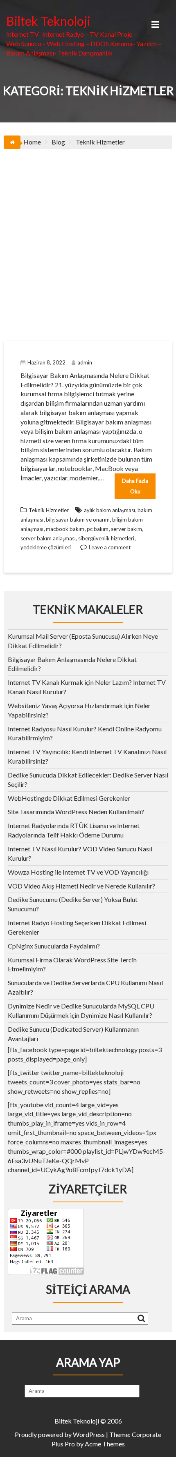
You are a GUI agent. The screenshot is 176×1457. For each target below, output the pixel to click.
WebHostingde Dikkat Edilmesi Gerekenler (69, 798)
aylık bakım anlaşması (109, 510)
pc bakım (97, 529)
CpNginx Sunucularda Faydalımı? (54, 946)
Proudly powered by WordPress (60, 1434)
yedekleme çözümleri (45, 547)
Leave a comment (110, 547)
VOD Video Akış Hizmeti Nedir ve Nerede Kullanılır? (81, 886)
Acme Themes (105, 1444)
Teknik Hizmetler (49, 510)
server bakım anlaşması (48, 538)
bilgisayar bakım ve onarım (78, 519)
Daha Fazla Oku (135, 486)
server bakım (126, 529)
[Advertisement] (88, 241)
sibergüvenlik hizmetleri (106, 538)
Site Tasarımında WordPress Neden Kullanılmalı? (76, 811)
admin (84, 362)
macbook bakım (65, 529)
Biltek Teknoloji (48, 20)
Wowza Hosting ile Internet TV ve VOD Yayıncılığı (78, 872)
